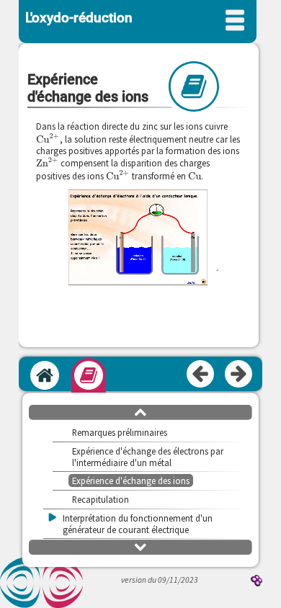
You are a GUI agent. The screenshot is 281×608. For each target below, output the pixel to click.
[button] (140, 411)
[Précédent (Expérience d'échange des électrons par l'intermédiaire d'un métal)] (201, 374)
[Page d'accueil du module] (44, 375)
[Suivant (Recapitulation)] (239, 374)
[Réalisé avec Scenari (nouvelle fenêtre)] (256, 582)
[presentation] (48, 138)
